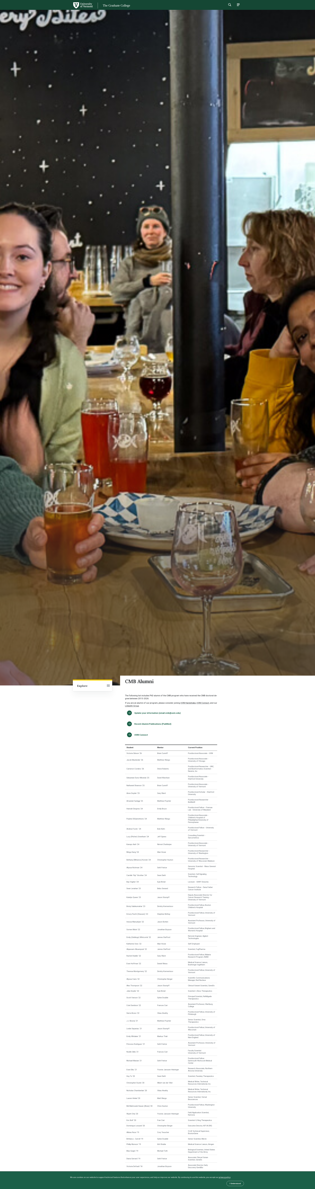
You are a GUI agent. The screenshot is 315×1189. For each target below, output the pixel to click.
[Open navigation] (108, 685)
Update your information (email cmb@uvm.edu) (157, 713)
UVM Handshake (188, 703)
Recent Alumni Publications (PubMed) (152, 724)
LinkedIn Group (132, 706)
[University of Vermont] (46, 8)
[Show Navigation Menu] (238, 5)
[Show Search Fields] (230, 5)
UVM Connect (203, 703)
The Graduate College (116, 5)
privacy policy (224, 1177)
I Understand (235, 1183)
